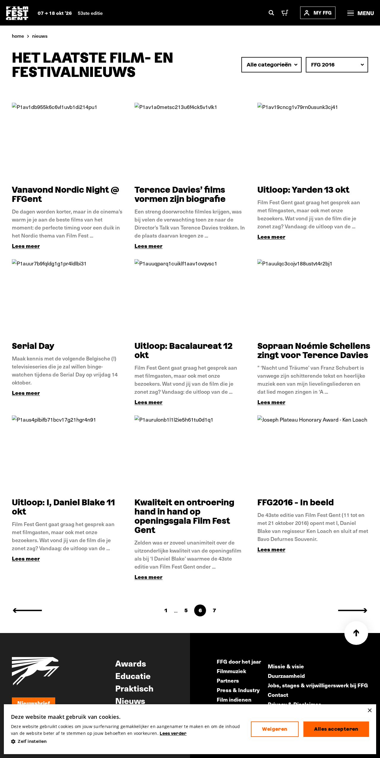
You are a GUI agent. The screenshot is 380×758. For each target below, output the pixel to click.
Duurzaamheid (286, 675)
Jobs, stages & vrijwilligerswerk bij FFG (318, 685)
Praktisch (134, 688)
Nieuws (130, 700)
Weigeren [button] (274, 729)
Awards (130, 663)
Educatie (133, 675)
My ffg (323, 12)
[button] (126, 741)
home (18, 35)
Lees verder (173, 733)
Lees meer (26, 246)
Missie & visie (286, 666)
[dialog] (190, 729)
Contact (278, 694)
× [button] (369, 710)
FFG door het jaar (239, 661)
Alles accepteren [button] (336, 729)
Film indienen (234, 699)
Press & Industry (238, 690)
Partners (228, 680)
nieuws (40, 35)
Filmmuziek (231, 671)
